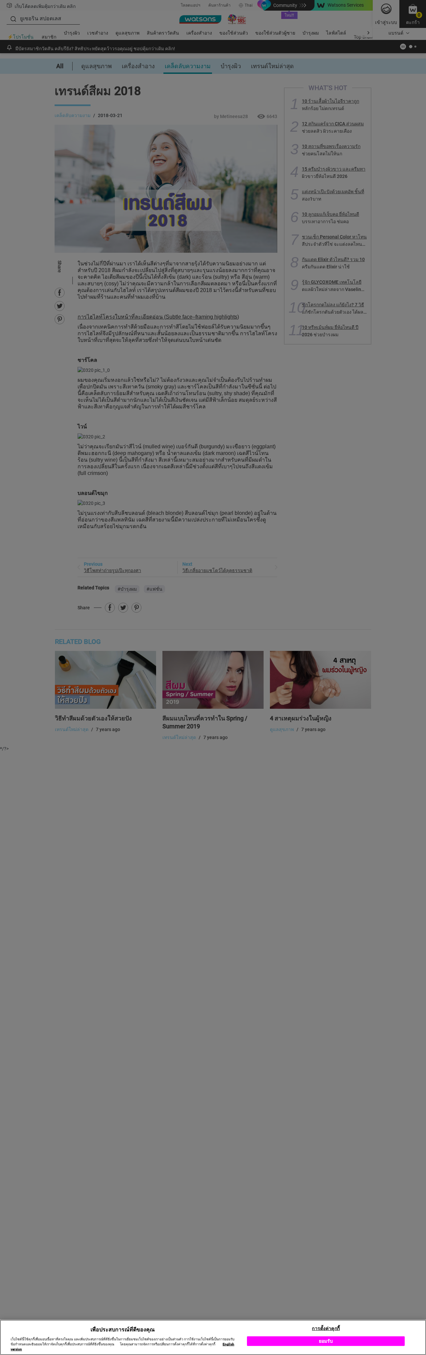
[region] (213, 1337)
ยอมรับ (326, 1341)
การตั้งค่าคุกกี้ (325, 1328)
